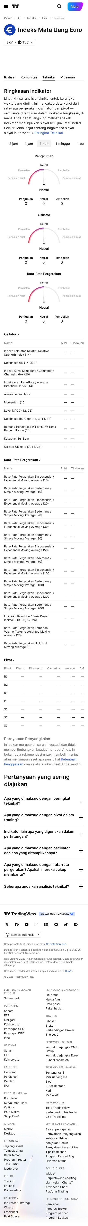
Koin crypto (11, 1024)
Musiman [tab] (67, 77)
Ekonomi (9, 1072)
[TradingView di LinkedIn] (46, 924)
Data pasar (53, 1004)
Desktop (9, 1133)
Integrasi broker (56, 1208)
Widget (50, 1173)
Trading (9, 1181)
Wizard (9, 1207)
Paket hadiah (54, 1008)
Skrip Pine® (11, 1116)
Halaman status (56, 1160)
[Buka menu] (6, 6)
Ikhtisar (50, 1021)
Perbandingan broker (60, 1030)
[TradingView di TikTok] (66, 924)
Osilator (10, 334)
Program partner (57, 1213)
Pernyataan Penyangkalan (63, 1134)
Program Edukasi (57, 1217)
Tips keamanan (56, 1151)
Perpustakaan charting (61, 1178)
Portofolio (10, 1098)
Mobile (8, 1129)
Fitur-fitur (52, 995)
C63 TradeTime (56, 1116)
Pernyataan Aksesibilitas (62, 1147)
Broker (50, 1025)
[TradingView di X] (7, 924)
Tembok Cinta (13, 1150)
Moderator (11, 1168)
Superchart (11, 998)
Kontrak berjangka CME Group (61, 1049)
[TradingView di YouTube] (26, 924)
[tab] (13, 143)
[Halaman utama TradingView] (15, 6)
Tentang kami (55, 1072)
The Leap (52, 1034)
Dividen (9, 1081)
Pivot (8, 660)
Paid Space (11, 1216)
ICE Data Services (55, 944)
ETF (6, 1015)
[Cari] (59, 6)
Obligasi (9, 1020)
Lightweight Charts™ (59, 1182)
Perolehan (10, 1076)
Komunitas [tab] (29, 77)
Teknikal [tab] (48, 77)
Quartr (68, 971)
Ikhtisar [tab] (10, 77)
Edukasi (9, 1185)
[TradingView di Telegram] (56, 924)
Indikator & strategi (17, 1203)
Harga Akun (53, 999)
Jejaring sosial (13, 1146)
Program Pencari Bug (60, 1156)
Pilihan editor (12, 1190)
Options (9, 1107)
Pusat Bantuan (55, 1086)
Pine (7, 1038)
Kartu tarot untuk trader (61, 1112)
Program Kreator (15, 1159)
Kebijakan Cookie (57, 1142)
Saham (8, 1011)
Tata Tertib (11, 1164)
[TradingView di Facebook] (17, 924)
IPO (6, 1085)
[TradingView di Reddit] (76, 924)
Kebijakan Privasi (57, 1138)
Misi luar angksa (56, 1077)
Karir (49, 1090)
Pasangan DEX (14, 1033)
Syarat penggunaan (59, 1129)
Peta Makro (11, 1111)
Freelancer (11, 1212)
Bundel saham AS (57, 1060)
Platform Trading (57, 1191)
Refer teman (12, 1155)
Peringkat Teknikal (48, 133)
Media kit (52, 1095)
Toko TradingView (58, 1107)
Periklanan (53, 1204)
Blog (49, 1081)
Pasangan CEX (14, 1029)
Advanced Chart (57, 1187)
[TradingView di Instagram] (36, 924)
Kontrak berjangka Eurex (62, 1055)
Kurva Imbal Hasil (15, 1102)
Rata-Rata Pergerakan (21, 460)
